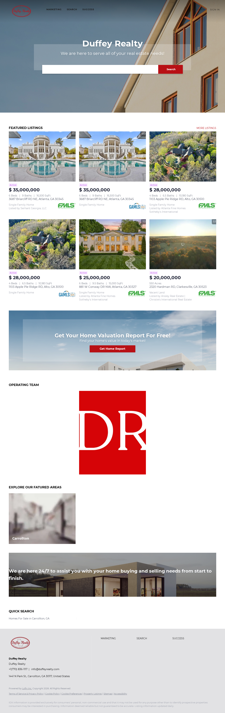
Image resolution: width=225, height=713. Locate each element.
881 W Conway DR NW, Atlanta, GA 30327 (107, 287)
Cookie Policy (52, 693)
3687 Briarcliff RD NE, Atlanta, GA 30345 (36, 199)
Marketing (54, 9)
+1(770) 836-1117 (18, 669)
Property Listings (93, 693)
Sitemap (108, 693)
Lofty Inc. (27, 688)
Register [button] (198, 9)
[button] (21, 11)
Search (72, 9)
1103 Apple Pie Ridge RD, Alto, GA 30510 (176, 199)
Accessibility (120, 693)
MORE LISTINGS (206, 128)
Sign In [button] (215, 9)
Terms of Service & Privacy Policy (26, 693)
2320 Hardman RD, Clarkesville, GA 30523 (178, 287)
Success (88, 9)
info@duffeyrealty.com (45, 669)
